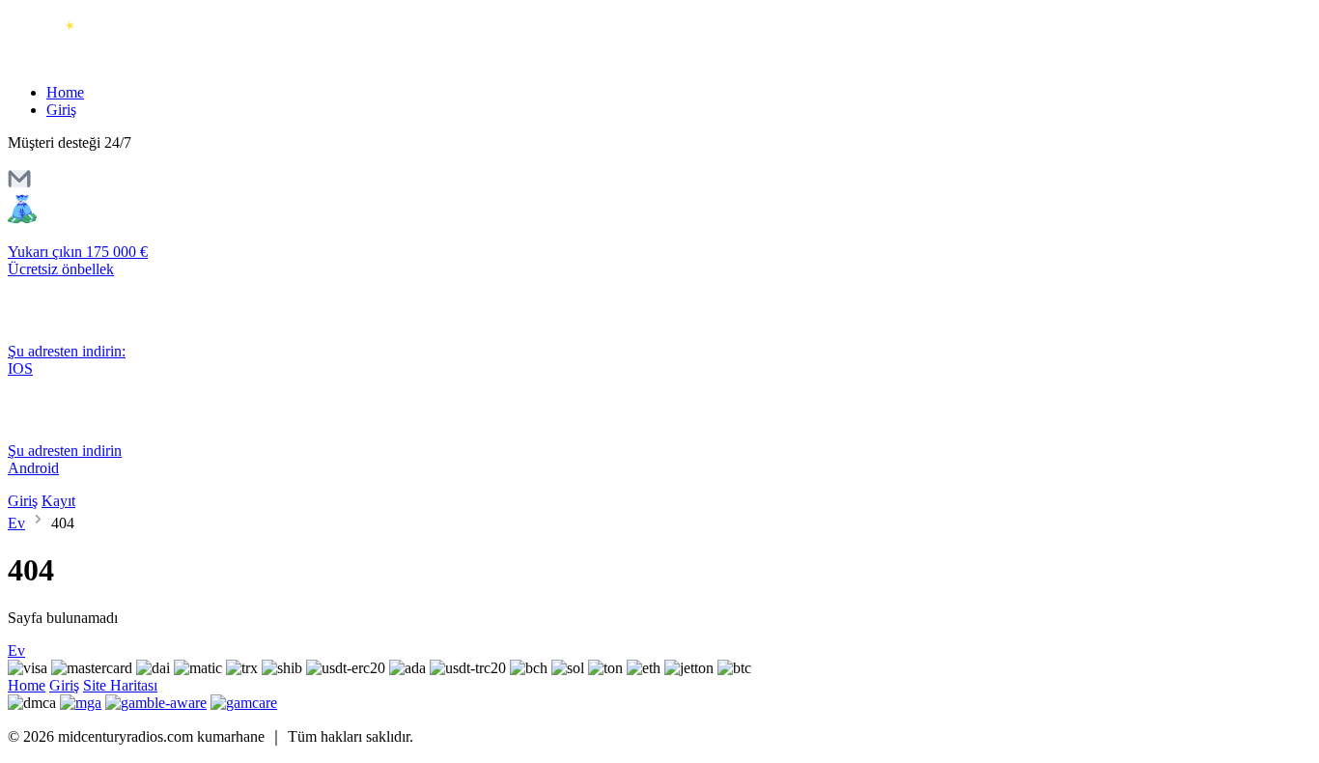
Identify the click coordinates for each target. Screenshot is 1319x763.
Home (65, 92)
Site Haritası (120, 685)
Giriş (61, 109)
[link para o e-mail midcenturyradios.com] (19, 185)
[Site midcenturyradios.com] (89, 59)
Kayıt (58, 501)
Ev (16, 523)
